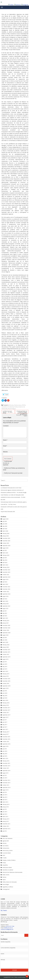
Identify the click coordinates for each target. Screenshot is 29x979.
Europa (4, 862)
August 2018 (5, 688)
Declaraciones (5, 848)
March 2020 (5, 642)
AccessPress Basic (21, 977)
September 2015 (6, 770)
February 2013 (5, 819)
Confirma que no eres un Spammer (7, 463)
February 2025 (5, 555)
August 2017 (5, 717)
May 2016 (4, 753)
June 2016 (4, 751)
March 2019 (5, 671)
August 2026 (5, 519)
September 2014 (6, 787)
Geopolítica (5, 865)
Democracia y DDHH (20, 405)
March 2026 (5, 531)
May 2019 (4, 666)
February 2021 (5, 620)
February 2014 (5, 804)
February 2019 (5, 673)
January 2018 (5, 705)
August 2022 (5, 596)
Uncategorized (5, 889)
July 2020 (4, 637)
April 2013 (4, 814)
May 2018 (4, 695)
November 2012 (6, 823)
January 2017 (5, 734)
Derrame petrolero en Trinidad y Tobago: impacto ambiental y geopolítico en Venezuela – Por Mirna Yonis (21, 411)
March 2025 (5, 553)
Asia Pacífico (5, 845)
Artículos (11, 405)
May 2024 (4, 560)
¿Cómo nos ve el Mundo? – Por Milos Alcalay (7, 411)
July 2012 (4, 831)
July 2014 (4, 792)
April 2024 (4, 562)
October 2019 (5, 654)
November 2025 (6, 540)
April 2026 (4, 528)
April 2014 (4, 799)
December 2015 (6, 763)
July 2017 (4, 719)
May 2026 (4, 526)
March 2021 (5, 618)
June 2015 (4, 777)
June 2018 (4, 693)
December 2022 (6, 586)
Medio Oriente (5, 874)
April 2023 (4, 582)
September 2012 (6, 828)
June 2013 (4, 811)
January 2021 (5, 623)
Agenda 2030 (5, 841)
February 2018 (5, 702)
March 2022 (5, 601)
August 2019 (5, 659)
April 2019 (4, 669)
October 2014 (5, 785)
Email (5, 446)
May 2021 (4, 613)
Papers (4, 879)
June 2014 (4, 794)
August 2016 (5, 746)
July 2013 (4, 809)
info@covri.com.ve (8, 927)
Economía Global (6, 853)
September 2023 (6, 577)
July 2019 (4, 661)
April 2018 (4, 698)
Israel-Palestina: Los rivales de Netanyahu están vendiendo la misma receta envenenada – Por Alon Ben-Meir (13, 497)
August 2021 (5, 608)
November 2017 (6, 710)
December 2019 (6, 649)
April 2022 (4, 598)
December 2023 (6, 569)
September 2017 (6, 715)
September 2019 (6, 657)
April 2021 (4, 615)
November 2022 (6, 589)
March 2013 (5, 816)
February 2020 (5, 644)
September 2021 (6, 606)
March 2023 (5, 584)
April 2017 (4, 727)
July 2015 (4, 775)
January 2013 (5, 821)
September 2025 (6, 545)
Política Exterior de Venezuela (9, 882)
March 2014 (5, 802)
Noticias (4, 877)
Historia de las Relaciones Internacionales (12, 872)
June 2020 (4, 640)
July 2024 (4, 557)
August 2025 (5, 548)
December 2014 (6, 780)
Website (5, 452)
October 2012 (5, 826)
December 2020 (6, 625)
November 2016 (6, 739)
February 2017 (5, 732)
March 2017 (5, 729)
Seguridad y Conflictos (7, 887)
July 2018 (4, 690)
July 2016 (4, 748)
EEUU (3, 855)
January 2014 (5, 807)
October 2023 (5, 574)
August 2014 (5, 790)
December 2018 (6, 678)
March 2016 (5, 758)
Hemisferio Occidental (8, 407)
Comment (5, 426)
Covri (12, 977)
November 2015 (6, 765)
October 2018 (5, 683)
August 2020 (5, 635)
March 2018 (5, 700)
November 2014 (6, 782)
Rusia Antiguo (12, 408)
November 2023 (6, 572)
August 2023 (5, 579)
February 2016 (5, 761)
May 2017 (4, 724)
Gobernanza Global (7, 867)
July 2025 (4, 550)
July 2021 (4, 611)
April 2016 (4, 756)
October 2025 (5, 543)
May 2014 (4, 797)
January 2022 (5, 603)
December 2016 (6, 736)
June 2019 (4, 664)
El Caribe (4, 857)
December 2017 (6, 707)
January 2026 (5, 536)
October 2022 (5, 591)
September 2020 (6, 632)
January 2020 (5, 647)
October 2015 (5, 768)
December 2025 (6, 538)
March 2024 (5, 565)
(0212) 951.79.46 (10, 926)
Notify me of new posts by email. (13, 473)
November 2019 (6, 652)
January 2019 (5, 676)
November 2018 (6, 681)
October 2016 (5, 741)
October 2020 (5, 630)
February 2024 (5, 567)
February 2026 (5, 533)
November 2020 (6, 627)
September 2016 (6, 744)
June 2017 (4, 722)
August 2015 (5, 773)
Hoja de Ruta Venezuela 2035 (8, 511)
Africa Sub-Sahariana (7, 838)
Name (5, 440)
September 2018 (6, 686)
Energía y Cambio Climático (9, 860)
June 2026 (4, 523)
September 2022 (6, 594)
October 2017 (5, 712)
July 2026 (4, 521)
